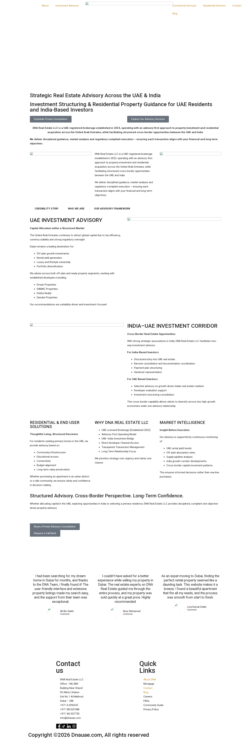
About (45, 5)
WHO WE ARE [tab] (76, 208)
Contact (236, 5)
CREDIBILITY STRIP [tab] (46, 208)
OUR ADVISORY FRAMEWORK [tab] (112, 208)
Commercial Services (184, 5)
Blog (174, 13)
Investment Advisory (67, 5)
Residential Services (214, 5)
